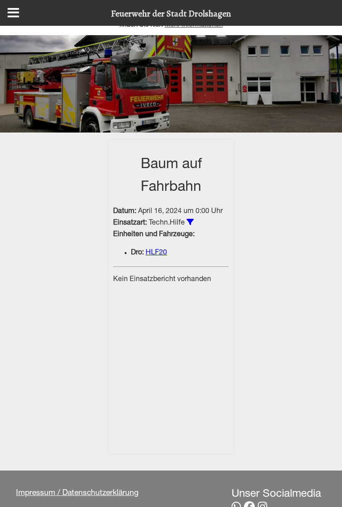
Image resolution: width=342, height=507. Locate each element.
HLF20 (156, 253)
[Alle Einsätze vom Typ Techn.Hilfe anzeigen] (190, 221)
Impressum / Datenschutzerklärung (77, 493)
